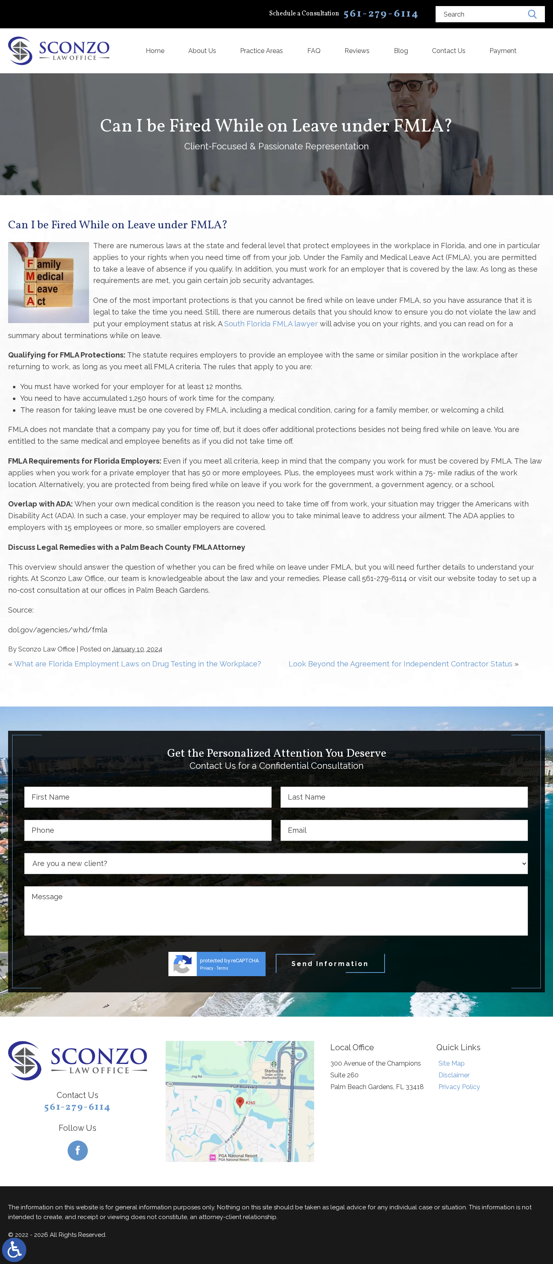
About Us (202, 51)
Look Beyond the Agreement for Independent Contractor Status (401, 664)
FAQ (314, 51)
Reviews (357, 51)
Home (155, 51)
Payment (503, 51)
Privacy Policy (459, 1087)
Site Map (451, 1063)
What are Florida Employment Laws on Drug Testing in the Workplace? (137, 664)
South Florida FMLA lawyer (271, 323)
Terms (222, 968)
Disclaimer (454, 1075)
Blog (401, 51)
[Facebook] (78, 1151)
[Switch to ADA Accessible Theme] (14, 1250)
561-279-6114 (77, 1107)
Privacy (206, 968)
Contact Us (449, 51)
